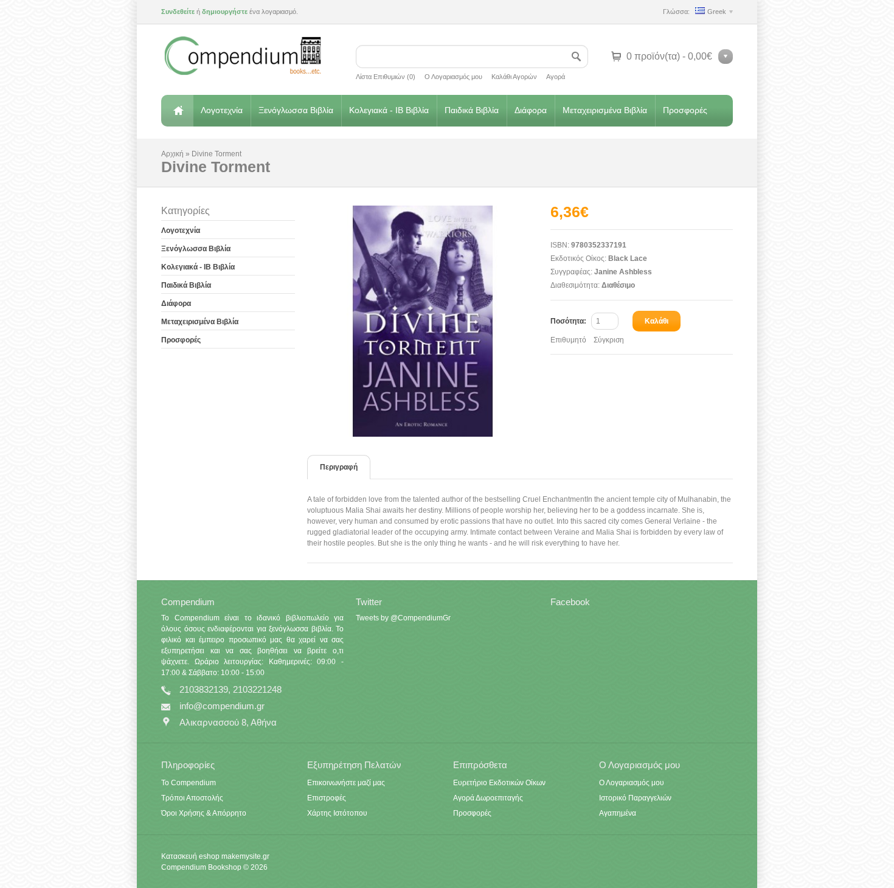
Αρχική (177, 111)
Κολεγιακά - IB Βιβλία (389, 110)
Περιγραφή (339, 467)
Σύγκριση (609, 340)
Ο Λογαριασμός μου (453, 76)
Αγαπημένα (617, 813)
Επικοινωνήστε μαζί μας (346, 783)
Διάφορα (531, 110)
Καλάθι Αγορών (514, 76)
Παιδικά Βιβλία (472, 110)
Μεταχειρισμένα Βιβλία (605, 110)
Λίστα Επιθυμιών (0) (385, 76)
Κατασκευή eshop (190, 856)
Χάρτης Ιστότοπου (337, 813)
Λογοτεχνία (222, 110)
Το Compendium (188, 783)
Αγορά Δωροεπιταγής (488, 798)
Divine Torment (216, 154)
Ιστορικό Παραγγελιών (635, 798)
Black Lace (627, 258)
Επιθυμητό (568, 340)
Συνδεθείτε (178, 11)
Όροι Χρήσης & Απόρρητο (203, 813)
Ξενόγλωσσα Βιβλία (295, 110)
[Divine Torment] (428, 321)
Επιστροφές (326, 798)
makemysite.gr (245, 856)
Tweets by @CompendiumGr (403, 618)
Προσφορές (685, 110)
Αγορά (555, 76)
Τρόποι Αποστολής (192, 798)
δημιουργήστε (225, 11)
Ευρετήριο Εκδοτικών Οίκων (499, 783)
